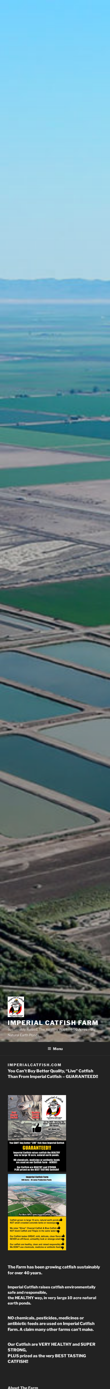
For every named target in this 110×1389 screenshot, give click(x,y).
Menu (58, 1048)
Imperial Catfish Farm (53, 1023)
